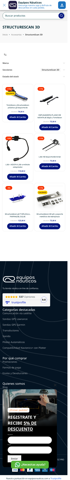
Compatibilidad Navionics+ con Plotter (24, 347)
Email (9, 444)
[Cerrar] (55, 385)
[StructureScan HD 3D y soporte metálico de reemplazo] (49, 198)
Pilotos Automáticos (14, 342)
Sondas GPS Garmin (14, 324)
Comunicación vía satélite (17, 313)
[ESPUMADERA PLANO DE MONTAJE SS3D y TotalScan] (49, 99)
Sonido (6, 336)
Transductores (11, 330)
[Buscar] (61, 16)
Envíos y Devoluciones (15, 373)
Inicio (5, 34)
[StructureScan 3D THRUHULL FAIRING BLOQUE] (17, 198)
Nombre (10, 434)
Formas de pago (12, 367)
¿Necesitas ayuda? (33, 464)
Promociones (10, 361)
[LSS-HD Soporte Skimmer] (49, 144)
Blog (5, 387)
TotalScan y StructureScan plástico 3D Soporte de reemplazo (17, 107)
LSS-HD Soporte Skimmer (50, 157)
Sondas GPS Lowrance (15, 319)
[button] (17, 117)
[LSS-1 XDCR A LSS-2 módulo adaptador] (17, 148)
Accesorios (16, 34)
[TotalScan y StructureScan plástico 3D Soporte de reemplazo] (17, 94)
